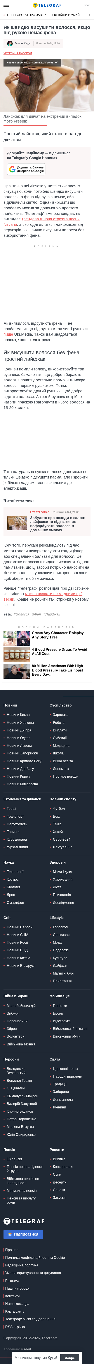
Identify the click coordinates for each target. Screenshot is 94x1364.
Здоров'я (58, 862)
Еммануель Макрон (22, 1096)
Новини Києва (18, 715)
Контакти (12, 1296)
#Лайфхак (52, 614)
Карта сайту (14, 1311)
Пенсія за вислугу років (21, 1200)
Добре (70, 1358)
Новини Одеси (18, 738)
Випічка (59, 1159)
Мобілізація (60, 996)
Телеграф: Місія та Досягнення (30, 1319)
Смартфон (15, 903)
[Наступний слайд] (89, 15)
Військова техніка (21, 1044)
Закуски (59, 1197)
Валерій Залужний (22, 1104)
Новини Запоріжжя (22, 753)
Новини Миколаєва (22, 784)
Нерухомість (17, 824)
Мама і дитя (62, 872)
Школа (58, 753)
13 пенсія (14, 1159)
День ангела (63, 1099)
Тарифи (13, 832)
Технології (15, 872)
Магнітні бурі (63, 973)
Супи (57, 1174)
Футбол (59, 808)
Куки (52, 1358)
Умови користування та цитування (33, 1273)
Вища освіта (63, 761)
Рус (87, 5)
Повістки (60, 1006)
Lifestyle (57, 918)
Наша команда (17, 1304)
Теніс (57, 824)
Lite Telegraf (39, 512)
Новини (10, 705)
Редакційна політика (21, 1265)
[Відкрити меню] (6, 5)
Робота (58, 722)
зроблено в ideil (17, 1349)
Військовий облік (66, 1036)
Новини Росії (17, 942)
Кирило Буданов (20, 1111)
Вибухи (13, 1013)
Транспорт (15, 816)
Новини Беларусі (21, 966)
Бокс (57, 816)
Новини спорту (63, 799)
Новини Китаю (18, 958)
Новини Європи (20, 927)
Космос (13, 879)
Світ (7, 918)
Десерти (59, 1182)
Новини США (17, 935)
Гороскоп (60, 927)
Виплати (60, 730)
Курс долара (17, 839)
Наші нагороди (17, 1288)
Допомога (61, 769)
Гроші (11, 808)
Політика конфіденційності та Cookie (35, 1257)
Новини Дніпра (19, 730)
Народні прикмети (67, 1076)
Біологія (13, 887)
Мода (57, 942)
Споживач (61, 935)
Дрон (11, 895)
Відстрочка (62, 1021)
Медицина (61, 745)
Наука (8, 862)
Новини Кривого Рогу (24, 761)
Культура (60, 958)
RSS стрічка (15, 1327)
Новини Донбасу (20, 769)
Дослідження (63, 903)
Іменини (59, 1107)
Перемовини (17, 1021)
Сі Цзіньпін (16, 1088)
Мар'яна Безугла (20, 1127)
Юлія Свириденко (21, 1134)
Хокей (58, 832)
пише (8, 334)
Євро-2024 (61, 839)
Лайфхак (60, 966)
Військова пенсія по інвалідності (23, 1181)
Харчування (63, 879)
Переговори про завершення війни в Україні (44, 15)
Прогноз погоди (65, 776)
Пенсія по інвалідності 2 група (25, 1169)
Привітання (62, 981)
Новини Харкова (20, 722)
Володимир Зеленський (16, 1071)
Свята (55, 1059)
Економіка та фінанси (22, 799)
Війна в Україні (16, 996)
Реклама (12, 1281)
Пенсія (9, 1150)
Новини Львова (19, 745)
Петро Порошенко (21, 1119)
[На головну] (47, 5)
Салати (59, 1190)
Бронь (58, 1013)
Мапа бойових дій (21, 1006)
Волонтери (15, 1036)
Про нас (11, 1250)
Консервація (63, 1167)
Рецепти (57, 1150)
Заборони (61, 1092)
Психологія (62, 895)
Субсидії (60, 738)
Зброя (12, 1029)
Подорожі (61, 950)
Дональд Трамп (19, 1080)
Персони (11, 1059)
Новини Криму (18, 776)
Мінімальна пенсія (22, 1190)
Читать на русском (17, 53)
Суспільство (61, 705)
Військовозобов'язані (70, 1029)
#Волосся (22, 614)
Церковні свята (65, 1069)
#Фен (36, 614)
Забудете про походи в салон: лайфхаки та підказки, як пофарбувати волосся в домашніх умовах (57, 524)
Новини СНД (17, 950)
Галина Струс (23, 43)
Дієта (57, 887)
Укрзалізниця (17, 847)
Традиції (59, 1084)
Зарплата (60, 715)
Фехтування (62, 847)
